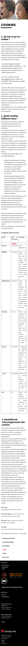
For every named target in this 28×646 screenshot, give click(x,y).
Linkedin (3, 621)
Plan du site (5, 557)
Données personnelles (8, 538)
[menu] (25, 2)
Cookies (4, 549)
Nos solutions (5, 567)
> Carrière (3, 594)
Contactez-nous (5, 596)
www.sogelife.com (6, 79)
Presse (3, 569)
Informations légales (8, 542)
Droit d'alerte (6, 546)
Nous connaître (5, 565)
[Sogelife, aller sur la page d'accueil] (14, 2)
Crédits (4, 553)
